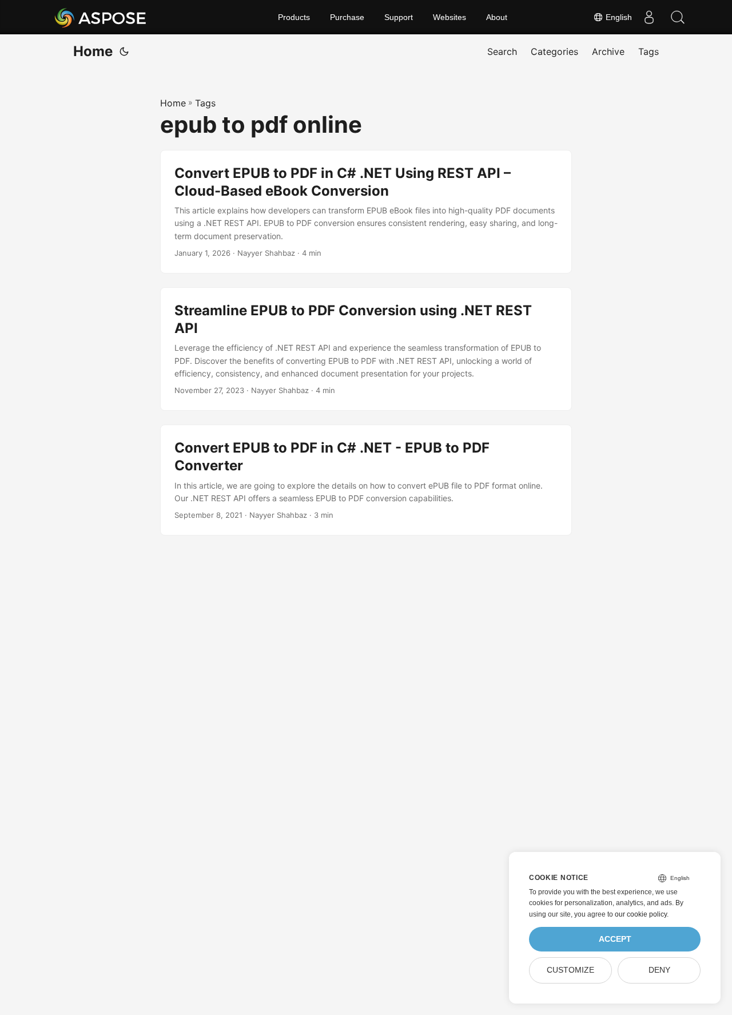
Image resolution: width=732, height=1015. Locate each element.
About (496, 17)
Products (294, 17)
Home (93, 51)
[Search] (677, 17)
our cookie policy (641, 914)
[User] (649, 17)
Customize (570, 970)
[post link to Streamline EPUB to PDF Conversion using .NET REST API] (366, 349)
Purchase (347, 17)
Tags (205, 103)
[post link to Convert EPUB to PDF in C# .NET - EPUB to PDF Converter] (366, 480)
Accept (615, 939)
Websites (449, 17)
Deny (659, 970)
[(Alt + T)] (124, 51)
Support (398, 17)
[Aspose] (101, 17)
